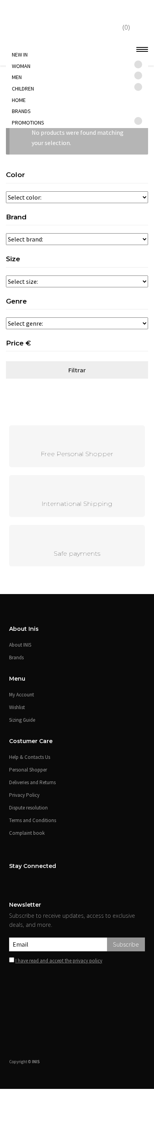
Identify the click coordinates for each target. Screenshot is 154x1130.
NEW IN (20, 54)
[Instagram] (22, 881)
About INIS (20, 644)
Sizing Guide (22, 720)
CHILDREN (23, 88)
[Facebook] (12, 881)
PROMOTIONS (28, 122)
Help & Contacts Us (29, 757)
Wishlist (17, 707)
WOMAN (21, 66)
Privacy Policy (24, 795)
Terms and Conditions (32, 820)
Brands (21, 111)
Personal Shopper (28, 769)
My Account (21, 694)
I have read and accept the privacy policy (58, 960)
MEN (17, 77)
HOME (19, 100)
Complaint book (27, 833)
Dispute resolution (28, 807)
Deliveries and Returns (32, 782)
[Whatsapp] (83, 1088)
